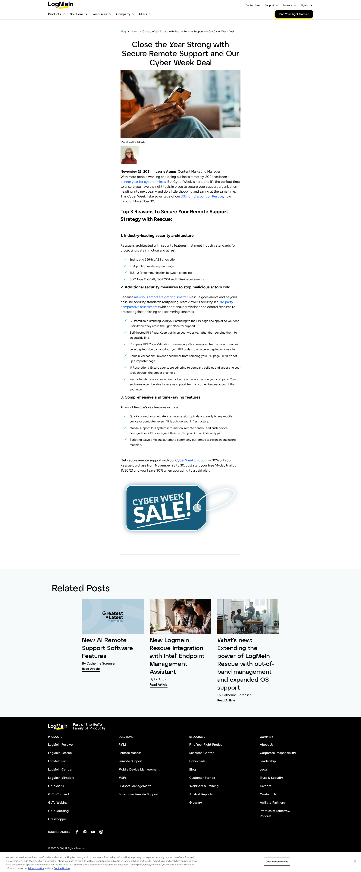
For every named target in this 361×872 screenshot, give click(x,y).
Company (123, 14)
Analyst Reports (201, 794)
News (134, 31)
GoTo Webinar (58, 802)
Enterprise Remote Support (139, 794)
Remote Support (131, 761)
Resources (100, 14)
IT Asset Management (135, 786)
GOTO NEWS (137, 141)
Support (269, 5)
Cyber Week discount (191, 460)
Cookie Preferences (277, 861)
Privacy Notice (36, 868)
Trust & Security (271, 777)
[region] (180, 862)
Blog (123, 31)
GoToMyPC (56, 786)
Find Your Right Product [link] (294, 14)
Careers (265, 786)
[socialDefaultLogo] (76, 831)
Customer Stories (202, 777)
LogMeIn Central (60, 769)
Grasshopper (57, 819)
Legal (264, 769)
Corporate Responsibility (278, 753)
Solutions (76, 14)
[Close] (355, 861)
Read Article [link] (91, 668)
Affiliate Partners (272, 802)
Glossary (195, 802)
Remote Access (130, 753)
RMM (122, 744)
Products (54, 14)
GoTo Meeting (58, 811)
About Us (266, 744)
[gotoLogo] (60, 5)
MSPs (143, 14)
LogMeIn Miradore (61, 777)
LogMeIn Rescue (60, 753)
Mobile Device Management (139, 769)
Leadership (268, 761)
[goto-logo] (180, 726)
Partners (287, 5)
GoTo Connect (58, 794)
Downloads (197, 761)
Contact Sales (253, 5)
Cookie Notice (62, 868)
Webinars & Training (203, 786)
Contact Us (268, 794)
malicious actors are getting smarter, (161, 297)
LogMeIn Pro (57, 761)
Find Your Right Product (206, 744)
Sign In (304, 5)
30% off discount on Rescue (202, 196)
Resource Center (201, 753)
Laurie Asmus (165, 171)
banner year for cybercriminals (143, 182)
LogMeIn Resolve (60, 744)
